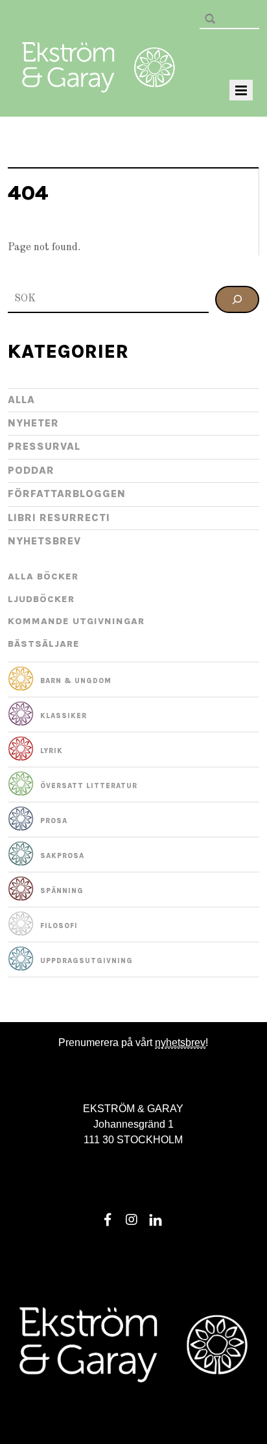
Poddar (31, 470)
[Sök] (237, 299)
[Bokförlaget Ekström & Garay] (98, 83)
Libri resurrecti (59, 517)
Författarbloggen (67, 493)
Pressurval (44, 446)
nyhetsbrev (180, 1042)
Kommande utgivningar (76, 621)
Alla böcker (43, 576)
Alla (21, 399)
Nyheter (33, 423)
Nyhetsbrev (44, 541)
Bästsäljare (44, 643)
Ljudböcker (41, 599)
